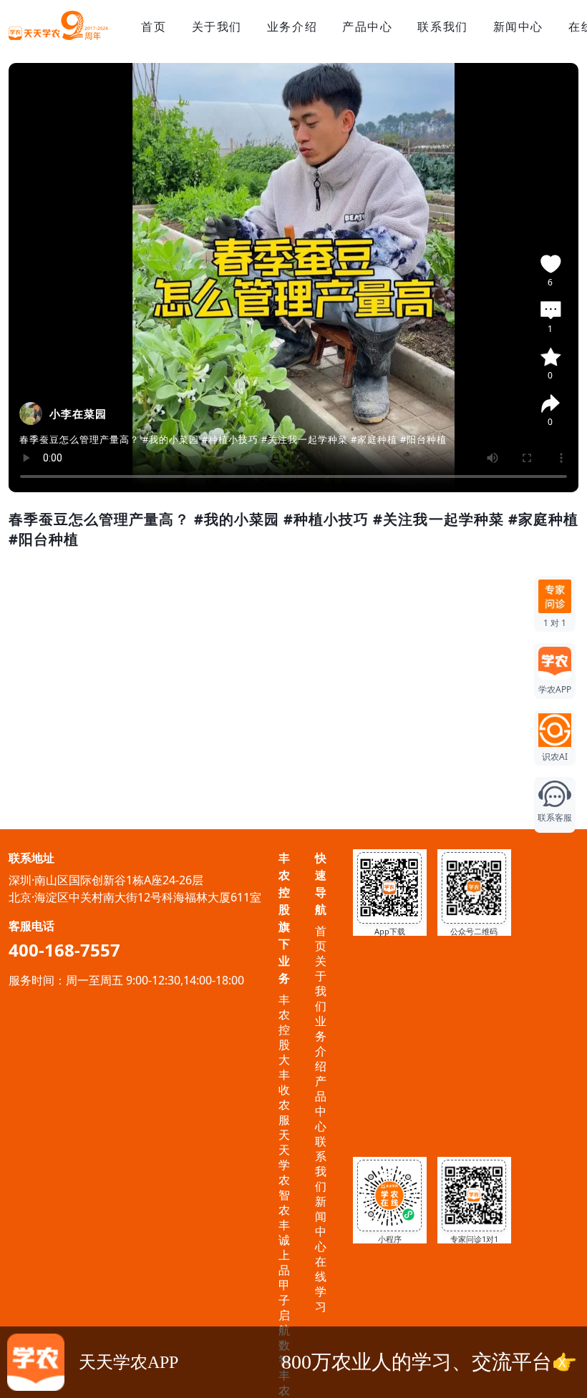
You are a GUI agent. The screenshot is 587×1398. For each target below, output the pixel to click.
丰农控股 (284, 1022)
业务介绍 (292, 26)
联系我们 (442, 26)
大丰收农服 (284, 1090)
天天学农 (284, 1157)
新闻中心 (518, 26)
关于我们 (217, 26)
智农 (284, 1202)
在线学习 (320, 1283)
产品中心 (367, 26)
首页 (153, 26)
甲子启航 (284, 1307)
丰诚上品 (284, 1247)
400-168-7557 (64, 950)
